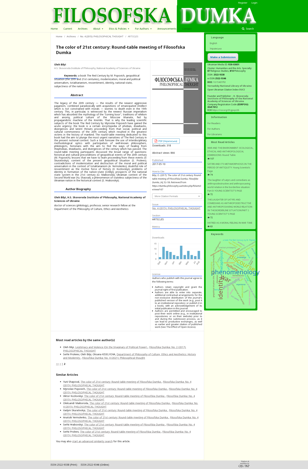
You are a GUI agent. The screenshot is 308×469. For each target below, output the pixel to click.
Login (254, 2)
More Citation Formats (166, 196)
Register (242, 2)
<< (57, 364)
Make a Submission (223, 57)
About (97, 28)
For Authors (142, 28)
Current (67, 28)
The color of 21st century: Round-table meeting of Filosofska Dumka (121, 381)
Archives (83, 28)
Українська (215, 48)
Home (54, 28)
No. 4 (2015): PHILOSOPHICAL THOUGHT (102, 36)
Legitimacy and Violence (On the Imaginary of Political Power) (111, 347)
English (213, 43)
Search (249, 28)
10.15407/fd (219, 82)
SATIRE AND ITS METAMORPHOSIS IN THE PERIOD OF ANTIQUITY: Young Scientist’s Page (229, 167)
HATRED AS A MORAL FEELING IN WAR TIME (229, 222)
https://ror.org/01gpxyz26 (225, 110)
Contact (187, 28)
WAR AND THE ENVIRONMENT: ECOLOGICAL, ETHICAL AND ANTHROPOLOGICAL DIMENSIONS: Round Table (230, 151)
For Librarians (214, 134)
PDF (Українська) (167, 141)
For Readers (213, 123)
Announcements (166, 28)
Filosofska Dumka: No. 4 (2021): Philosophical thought (113, 358)
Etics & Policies (118, 28)
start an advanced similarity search (92, 441)
